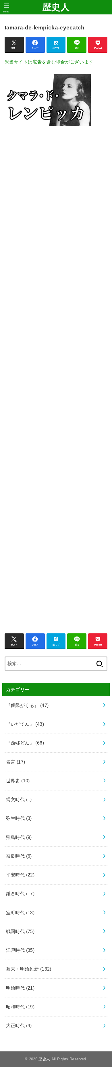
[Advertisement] (56, 377)
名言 (15, 761)
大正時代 (19, 1025)
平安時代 (20, 874)
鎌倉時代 (20, 893)
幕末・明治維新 (28, 968)
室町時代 (20, 912)
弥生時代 (19, 818)
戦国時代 (20, 931)
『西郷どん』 (25, 742)
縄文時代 (19, 799)
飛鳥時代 (19, 837)
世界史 (18, 780)
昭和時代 (20, 1006)
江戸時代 (20, 950)
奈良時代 (19, 856)
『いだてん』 (25, 724)
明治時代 (20, 987)
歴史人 (56, 7)
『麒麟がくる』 (27, 705)
